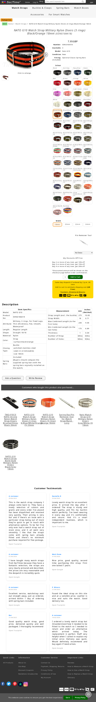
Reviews (71, 663)
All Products (8, 663)
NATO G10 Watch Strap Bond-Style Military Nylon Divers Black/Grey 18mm (10, 462)
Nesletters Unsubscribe (28, 674)
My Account (46, 677)
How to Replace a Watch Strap (80, 674)
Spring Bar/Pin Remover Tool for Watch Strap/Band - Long (66, 419)
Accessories (37, 14)
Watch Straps (21, 24)
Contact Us (45, 663)
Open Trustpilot (15, 544)
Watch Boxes (81, 7)
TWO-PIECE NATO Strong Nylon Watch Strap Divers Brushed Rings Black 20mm (10, 420)
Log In (35, 2)
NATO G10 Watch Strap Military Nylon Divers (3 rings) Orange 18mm (48, 419)
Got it (68, 697)
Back (5, 24)
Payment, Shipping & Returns (73, 292)
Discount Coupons (26, 670)
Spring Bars (62, 7)
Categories (6, 20)
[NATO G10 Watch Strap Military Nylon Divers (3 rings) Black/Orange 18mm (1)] (5, 77)
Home (27, 2)
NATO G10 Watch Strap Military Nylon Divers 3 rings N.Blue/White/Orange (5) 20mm (29, 420)
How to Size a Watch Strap (79, 670)
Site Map (22, 666)
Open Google (14, 577)
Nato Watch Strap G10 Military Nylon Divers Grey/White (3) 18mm (85, 420)
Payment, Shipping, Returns (52, 666)
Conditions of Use (48, 674)
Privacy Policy (47, 670)
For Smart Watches (59, 14)
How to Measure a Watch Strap (80, 666)
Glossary (71, 677)
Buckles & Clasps (42, 7)
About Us (22, 663)
